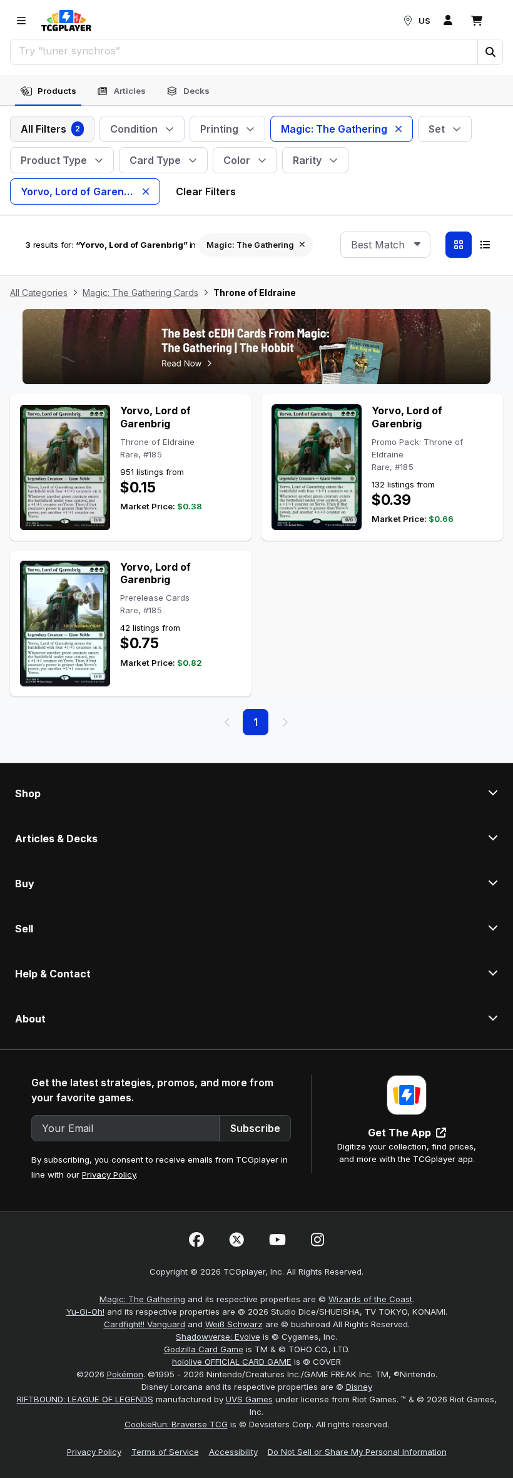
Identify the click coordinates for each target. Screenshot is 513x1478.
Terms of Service (165, 1452)
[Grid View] (458, 245)
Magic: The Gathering (142, 1299)
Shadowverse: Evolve (218, 1337)
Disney (359, 1387)
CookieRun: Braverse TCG (176, 1424)
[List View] (485, 245)
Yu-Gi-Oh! (85, 1312)
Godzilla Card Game (203, 1349)
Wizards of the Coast (370, 1299)
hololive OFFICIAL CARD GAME (232, 1362)
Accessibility (233, 1452)
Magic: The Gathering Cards (140, 292)
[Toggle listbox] (417, 244)
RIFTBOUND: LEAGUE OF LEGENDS (85, 1399)
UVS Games (249, 1399)
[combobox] (385, 245)
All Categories (39, 292)
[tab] (48, 91)
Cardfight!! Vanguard (144, 1324)
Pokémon (125, 1374)
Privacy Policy (109, 1175)
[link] (66, 20)
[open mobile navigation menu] (21, 21)
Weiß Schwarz (234, 1324)
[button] (489, 51)
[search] (244, 51)
